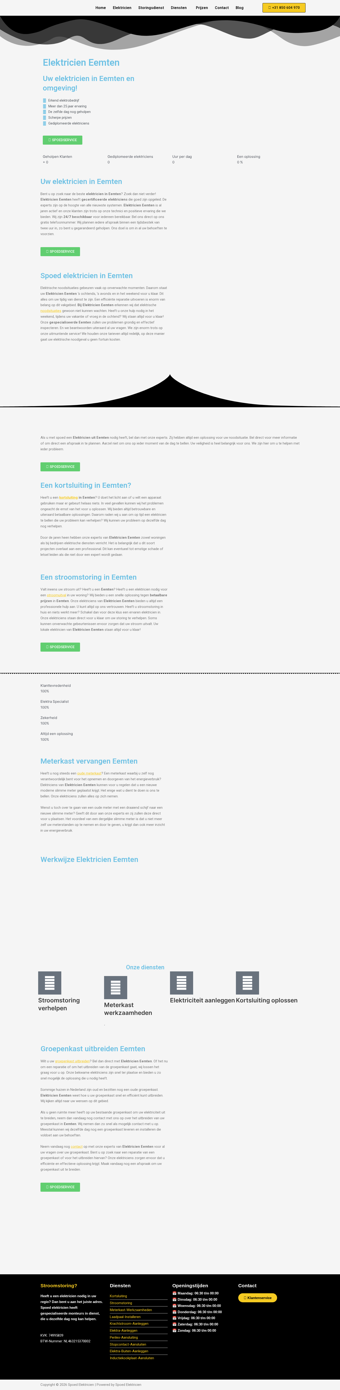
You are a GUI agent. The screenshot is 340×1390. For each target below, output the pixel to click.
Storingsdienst (151, 8)
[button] (179, 8)
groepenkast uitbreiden (72, 1061)
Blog (240, 8)
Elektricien (122, 8)
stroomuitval (56, 595)
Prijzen (202, 8)
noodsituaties (50, 311)
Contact (222, 8)
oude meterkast (89, 773)
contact (77, 1146)
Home (101, 8)
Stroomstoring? (58, 1285)
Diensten (179, 8)
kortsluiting (68, 497)
